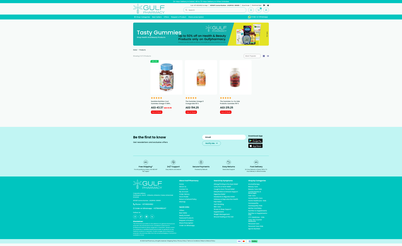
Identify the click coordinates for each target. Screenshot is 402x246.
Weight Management (222, 214)
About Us (182, 186)
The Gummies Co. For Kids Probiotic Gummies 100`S (230, 102)
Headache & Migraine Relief (224, 196)
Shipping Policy (172, 241)
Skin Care (217, 206)
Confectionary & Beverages (254, 192)
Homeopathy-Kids (255, 205)
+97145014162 (147, 204)
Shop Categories (143, 17)
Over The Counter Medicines (255, 220)
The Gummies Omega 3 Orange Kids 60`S (195, 102)
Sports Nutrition (254, 228)
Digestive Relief (219, 194)
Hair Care (252, 195)
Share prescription (196, 17)
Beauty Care (253, 186)
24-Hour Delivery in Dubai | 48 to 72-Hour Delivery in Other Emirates (201, 1)
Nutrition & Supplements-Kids (258, 214)
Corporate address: (139, 193)
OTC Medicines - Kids (256, 217)
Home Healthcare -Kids (257, 200)
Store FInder (183, 196)
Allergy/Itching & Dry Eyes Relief (226, 184)
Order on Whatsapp (259, 17)
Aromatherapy (254, 184)
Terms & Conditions (193, 241)
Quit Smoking (219, 204)
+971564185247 (159, 208)
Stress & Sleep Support (222, 209)
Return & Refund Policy (187, 199)
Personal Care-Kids (255, 226)
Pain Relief (218, 201)
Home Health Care (255, 198)
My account (183, 191)
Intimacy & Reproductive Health (226, 199)
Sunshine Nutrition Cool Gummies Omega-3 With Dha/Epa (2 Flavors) (160, 103)
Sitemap (182, 201)
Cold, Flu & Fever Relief (222, 186)
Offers (166, 17)
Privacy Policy (182, 241)
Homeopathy (253, 203)
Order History (184, 194)
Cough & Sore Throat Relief (224, 189)
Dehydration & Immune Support (226, 191)
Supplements (219, 212)
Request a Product (178, 17)
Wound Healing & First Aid (223, 217)
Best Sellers (157, 17)
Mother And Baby (255, 208)
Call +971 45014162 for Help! (199, 5)
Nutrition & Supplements (257, 210)
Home (135, 50)
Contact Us (183, 189)
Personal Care (253, 223)
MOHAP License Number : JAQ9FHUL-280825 (224, 5)
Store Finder (245, 5)
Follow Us (136, 212)
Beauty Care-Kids (255, 189)
